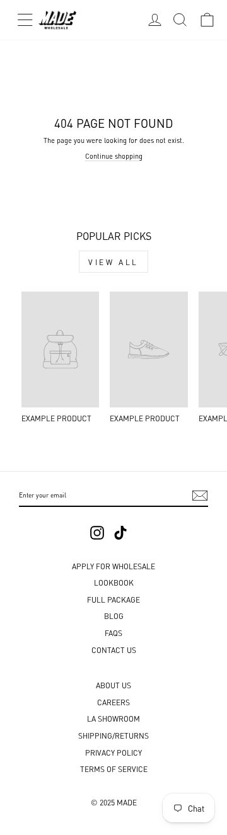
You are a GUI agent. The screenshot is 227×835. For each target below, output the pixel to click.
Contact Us (113, 650)
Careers (113, 702)
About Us (113, 685)
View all (113, 262)
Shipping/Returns (113, 735)
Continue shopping (114, 155)
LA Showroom (113, 718)
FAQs (113, 633)
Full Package (113, 599)
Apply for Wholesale (113, 566)
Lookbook (114, 582)
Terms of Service (114, 769)
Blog (114, 616)
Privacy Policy (113, 752)
